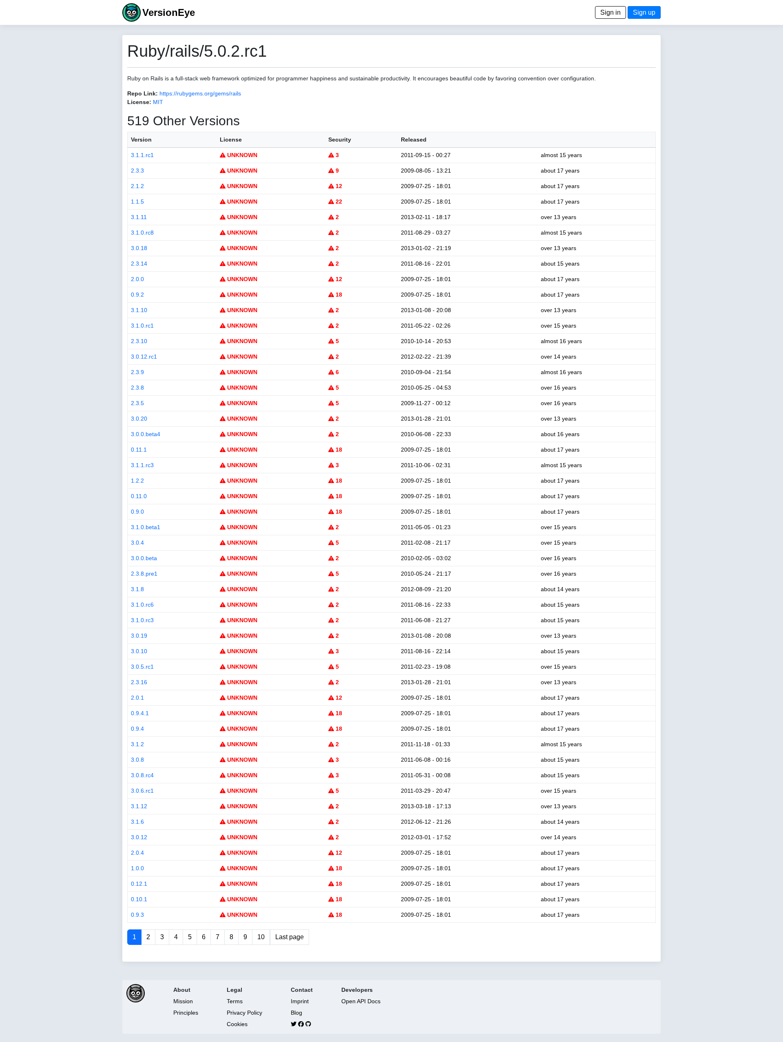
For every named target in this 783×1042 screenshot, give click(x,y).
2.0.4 (137, 852)
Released (414, 139)
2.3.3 (137, 170)
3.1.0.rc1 (142, 325)
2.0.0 (137, 279)
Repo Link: (142, 93)
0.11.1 (139, 449)
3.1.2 (137, 744)
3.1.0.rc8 (142, 232)
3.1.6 (137, 821)
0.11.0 (139, 496)
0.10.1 (139, 899)
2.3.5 (137, 403)
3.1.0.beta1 (145, 527)
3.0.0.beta (144, 558)
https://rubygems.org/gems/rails (200, 93)
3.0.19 (139, 635)
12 (338, 186)
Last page (289, 936)
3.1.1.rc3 (142, 465)
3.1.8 (137, 589)
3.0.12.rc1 (144, 356)
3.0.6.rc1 (142, 790)
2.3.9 (137, 372)
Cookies (237, 1024)
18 (338, 294)
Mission (183, 1001)
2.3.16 (139, 682)
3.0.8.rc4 (142, 775)
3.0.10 (139, 651)
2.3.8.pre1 (144, 573)
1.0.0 (137, 868)
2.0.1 (137, 697)
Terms (235, 1001)
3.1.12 (139, 806)
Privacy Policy (244, 1012)
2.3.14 (139, 263)
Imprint (300, 1001)
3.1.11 (139, 217)
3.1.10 (139, 310)
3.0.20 (139, 418)
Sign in (610, 12)
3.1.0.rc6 (142, 604)
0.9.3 (137, 914)
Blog (296, 1012)
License (231, 139)
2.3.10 (139, 341)
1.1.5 (137, 201)
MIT (158, 102)
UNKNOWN (241, 155)
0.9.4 (137, 728)
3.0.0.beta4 (145, 434)
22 (338, 201)
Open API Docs (360, 1001)
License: (139, 102)
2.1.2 (137, 186)
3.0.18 (139, 248)
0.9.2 (137, 294)
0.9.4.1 (140, 713)
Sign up (644, 12)
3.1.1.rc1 (142, 155)
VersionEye (168, 12)
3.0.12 (139, 837)
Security (339, 139)
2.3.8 (137, 387)
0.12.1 (139, 883)
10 (261, 936)
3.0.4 (137, 542)
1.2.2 (137, 480)
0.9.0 (137, 511)
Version (141, 139)
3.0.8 (137, 759)
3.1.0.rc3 (142, 620)
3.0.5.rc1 (142, 666)
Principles (185, 1012)
